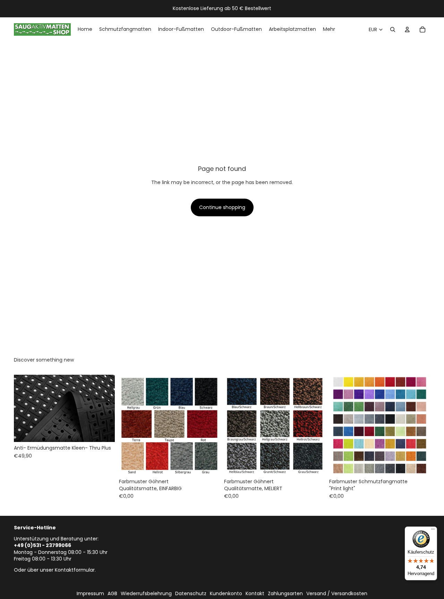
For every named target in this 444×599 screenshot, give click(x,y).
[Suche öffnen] (392, 29)
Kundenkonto (226, 593)
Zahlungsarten (285, 593)
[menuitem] (329, 29)
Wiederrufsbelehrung (146, 593)
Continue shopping (222, 207)
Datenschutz (190, 593)
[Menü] (433, 531)
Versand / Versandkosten (336, 593)
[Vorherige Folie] (24, 408)
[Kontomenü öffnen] (407, 29)
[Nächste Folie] (104, 408)
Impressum (90, 593)
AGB (112, 593)
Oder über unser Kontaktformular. (55, 570)
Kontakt (255, 593)
